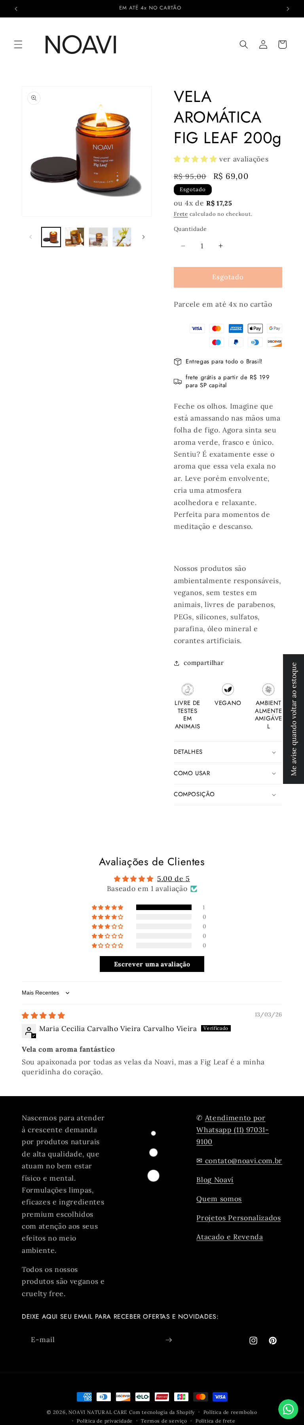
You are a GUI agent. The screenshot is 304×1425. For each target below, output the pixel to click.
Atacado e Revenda (229, 1236)
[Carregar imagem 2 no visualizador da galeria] (74, 237)
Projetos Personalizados (238, 1217)
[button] (18, 44)
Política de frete (216, 1421)
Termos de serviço (164, 1421)
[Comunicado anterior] (16, 8)
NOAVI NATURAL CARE (97, 1412)
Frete (181, 214)
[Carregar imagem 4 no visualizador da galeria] (122, 237)
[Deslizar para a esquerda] (30, 237)
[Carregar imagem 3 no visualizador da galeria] (98, 237)
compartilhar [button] (204, 662)
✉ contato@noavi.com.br (239, 1160)
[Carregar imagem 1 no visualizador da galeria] (51, 237)
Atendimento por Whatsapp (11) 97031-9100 (232, 1130)
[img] (43, 1015)
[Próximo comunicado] (287, 8)
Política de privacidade (105, 1421)
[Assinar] (168, 1340)
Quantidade (190, 228)
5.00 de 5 (173, 878)
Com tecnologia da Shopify (162, 1412)
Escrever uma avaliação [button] (152, 964)
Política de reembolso (230, 1412)
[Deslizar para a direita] (143, 237)
